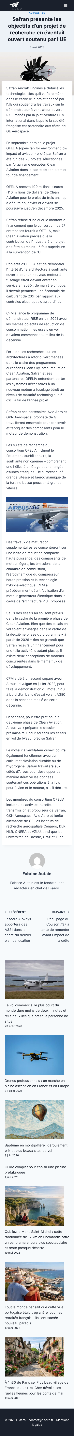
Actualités (37, 12)
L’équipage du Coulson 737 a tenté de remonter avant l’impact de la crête (54, 926)
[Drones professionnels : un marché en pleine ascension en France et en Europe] (37, 1055)
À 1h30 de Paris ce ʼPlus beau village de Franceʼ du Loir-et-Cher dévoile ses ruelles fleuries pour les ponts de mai (36, 1387)
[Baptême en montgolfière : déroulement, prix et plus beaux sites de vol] (37, 1119)
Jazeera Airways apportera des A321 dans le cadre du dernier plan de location (18, 926)
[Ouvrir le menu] (65, 5)
